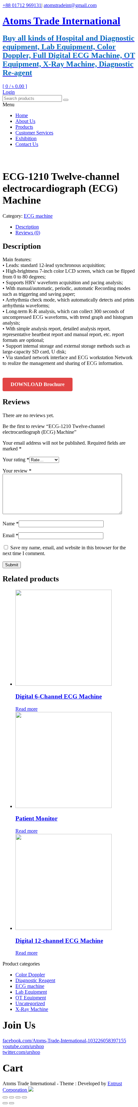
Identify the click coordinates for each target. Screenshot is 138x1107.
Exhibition (26, 138)
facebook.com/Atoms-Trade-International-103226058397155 (64, 1040)
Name (11, 523)
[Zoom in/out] (5, 1097)
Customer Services (34, 132)
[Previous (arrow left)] (5, 1103)
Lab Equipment (31, 992)
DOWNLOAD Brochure (38, 384)
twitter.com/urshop (21, 1052)
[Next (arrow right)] (11, 1103)
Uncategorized (30, 1003)
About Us (25, 121)
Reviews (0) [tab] (27, 232)
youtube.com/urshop (23, 1046)
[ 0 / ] (15, 86)
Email (10, 535)
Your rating (16, 459)
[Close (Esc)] (24, 1097)
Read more (26, 709)
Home (21, 115)
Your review (17, 470)
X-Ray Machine (31, 1009)
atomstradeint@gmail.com (70, 5)
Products (24, 127)
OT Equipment (30, 997)
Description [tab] (27, 227)
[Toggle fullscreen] (11, 1097)
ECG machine (38, 216)
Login (9, 92)
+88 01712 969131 (22, 5)
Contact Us (26, 144)
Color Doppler (30, 974)
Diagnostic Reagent (35, 980)
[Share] (18, 1097)
